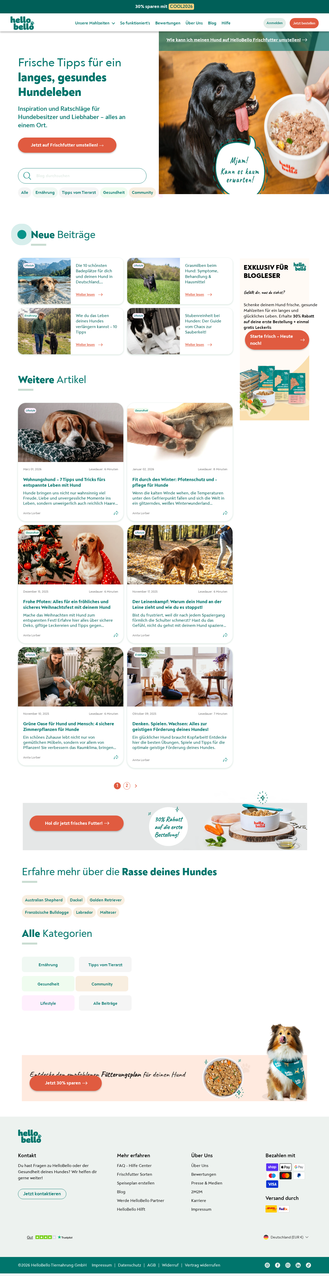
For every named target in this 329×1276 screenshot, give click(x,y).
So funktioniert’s (135, 23)
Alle (24, 192)
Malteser (108, 912)
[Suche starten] (27, 176)
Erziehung (140, 654)
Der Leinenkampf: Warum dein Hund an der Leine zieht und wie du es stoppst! (177, 604)
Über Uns (194, 23)
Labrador (84, 912)
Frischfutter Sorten (134, 1174)
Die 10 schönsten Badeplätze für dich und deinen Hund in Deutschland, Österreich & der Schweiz (94, 274)
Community (142, 192)
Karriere (198, 1200)
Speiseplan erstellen (135, 1183)
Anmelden (275, 23)
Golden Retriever (106, 900)
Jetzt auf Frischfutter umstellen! (64, 145)
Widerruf (170, 1265)
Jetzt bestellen (304, 23)
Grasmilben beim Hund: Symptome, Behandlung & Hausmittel (201, 274)
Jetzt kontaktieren (42, 1194)
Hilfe (226, 23)
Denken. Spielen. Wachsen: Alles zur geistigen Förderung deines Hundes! (170, 726)
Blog (212, 23)
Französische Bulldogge (47, 912)
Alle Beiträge (105, 1003)
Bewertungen (167, 23)
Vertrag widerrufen (202, 1265)
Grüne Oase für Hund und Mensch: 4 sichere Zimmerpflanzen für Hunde (68, 726)
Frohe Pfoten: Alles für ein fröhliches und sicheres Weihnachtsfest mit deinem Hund (67, 604)
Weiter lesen (85, 294)
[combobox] (86, 176)
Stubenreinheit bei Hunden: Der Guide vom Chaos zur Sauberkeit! (203, 324)
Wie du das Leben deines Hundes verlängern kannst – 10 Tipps (96, 324)
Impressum (201, 1209)
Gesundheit (114, 192)
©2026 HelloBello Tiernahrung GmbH (52, 1265)
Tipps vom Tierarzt (79, 192)
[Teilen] (116, 513)
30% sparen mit (164, 7)
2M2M (197, 1191)
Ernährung (45, 192)
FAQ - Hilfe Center (134, 1165)
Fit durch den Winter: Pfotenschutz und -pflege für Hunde (174, 482)
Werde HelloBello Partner (140, 1200)
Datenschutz (129, 1265)
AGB (151, 1265)
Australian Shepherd (44, 900)
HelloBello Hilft (131, 1209)
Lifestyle (29, 265)
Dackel (76, 900)
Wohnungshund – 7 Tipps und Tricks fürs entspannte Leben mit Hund (64, 482)
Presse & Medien (206, 1183)
